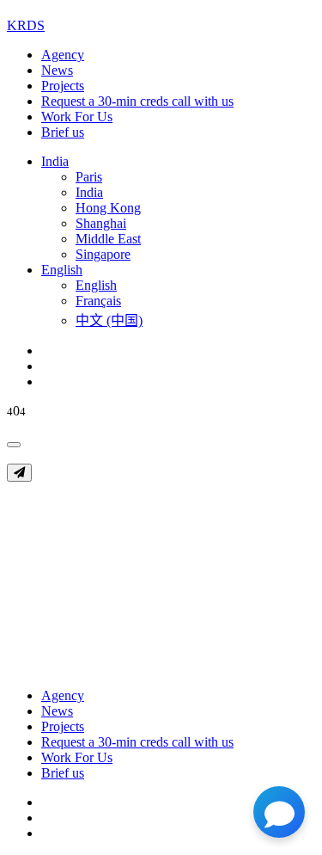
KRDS (26, 25)
